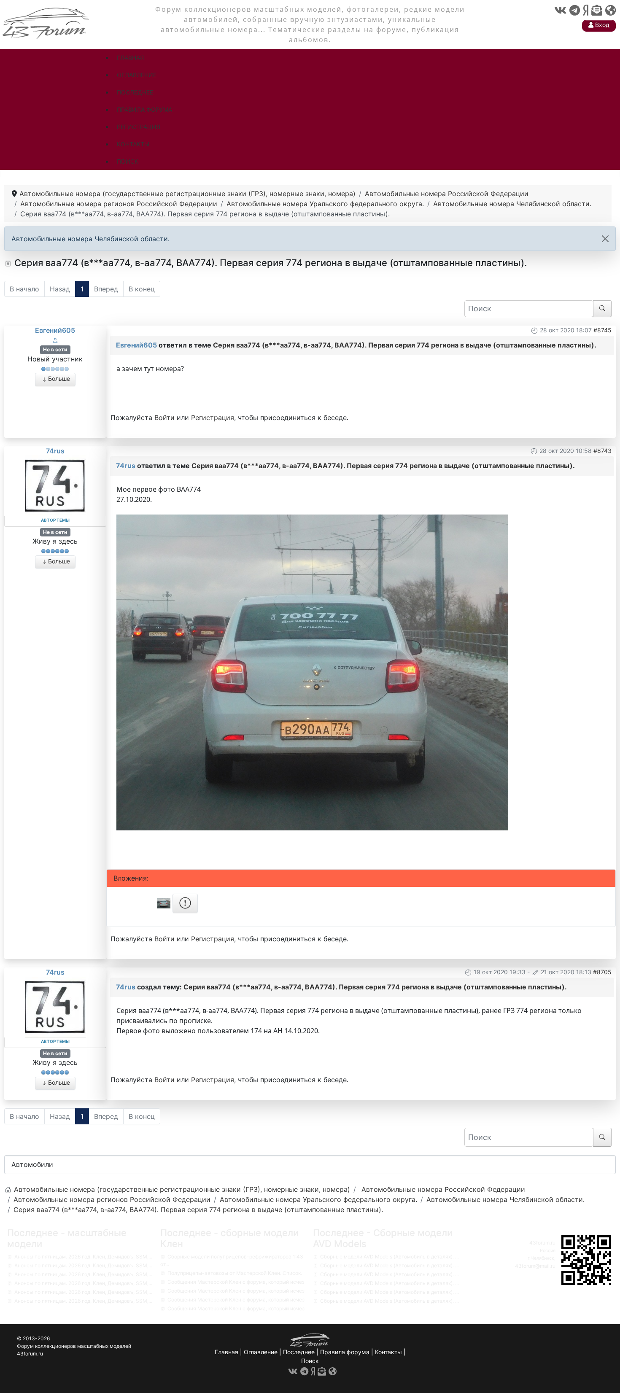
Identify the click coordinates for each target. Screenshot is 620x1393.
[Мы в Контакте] (560, 10)
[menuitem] (130, 57)
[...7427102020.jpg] (312, 671)
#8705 (602, 971)
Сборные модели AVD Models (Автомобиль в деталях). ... (389, 1256)
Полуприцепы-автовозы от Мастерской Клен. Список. (234, 1273)
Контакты (388, 1351)
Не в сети (55, 349)
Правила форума (344, 1351)
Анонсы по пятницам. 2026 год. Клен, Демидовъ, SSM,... (83, 1256)
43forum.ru (542, 1242)
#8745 (602, 330)
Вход (601, 24)
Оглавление (261, 1351)
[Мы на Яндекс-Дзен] (585, 10)
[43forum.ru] (46, 22)
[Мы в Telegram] (574, 10)
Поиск (310, 1360)
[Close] (605, 239)
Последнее (299, 1351)
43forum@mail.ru (535, 1266)
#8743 (602, 450)
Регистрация (212, 417)
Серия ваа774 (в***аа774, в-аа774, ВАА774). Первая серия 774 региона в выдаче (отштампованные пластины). (404, 345)
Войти (164, 417)
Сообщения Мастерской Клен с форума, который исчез (236, 1282)
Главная (226, 1351)
